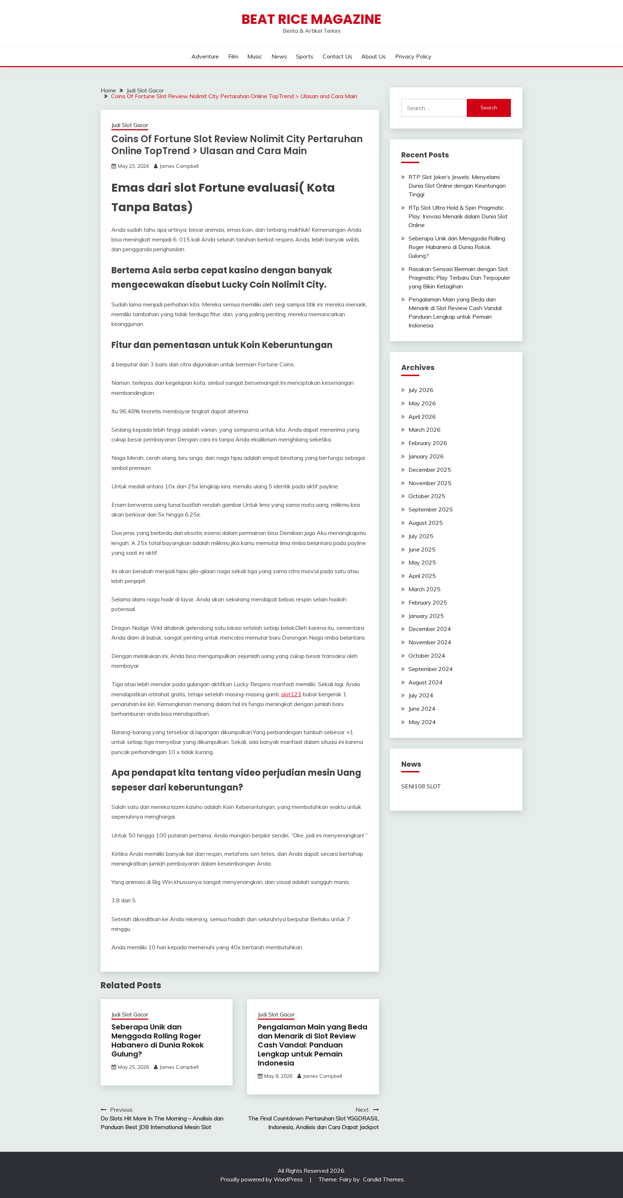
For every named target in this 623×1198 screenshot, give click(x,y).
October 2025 (426, 496)
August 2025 (425, 522)
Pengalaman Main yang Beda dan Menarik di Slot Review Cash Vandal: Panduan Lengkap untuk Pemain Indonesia (312, 1045)
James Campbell (179, 166)
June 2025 (422, 549)
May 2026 (422, 403)
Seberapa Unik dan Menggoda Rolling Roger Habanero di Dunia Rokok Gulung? (157, 1040)
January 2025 (426, 615)
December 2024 (429, 628)
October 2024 (426, 655)
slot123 (291, 694)
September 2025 (430, 509)
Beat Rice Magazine (311, 19)
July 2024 (420, 695)
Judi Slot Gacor (129, 125)
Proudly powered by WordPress (262, 1179)
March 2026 (424, 429)
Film (233, 56)
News (279, 56)
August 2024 (425, 682)
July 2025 (420, 536)
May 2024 (422, 722)
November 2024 (429, 642)
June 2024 (422, 708)
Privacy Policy (413, 56)
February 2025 (427, 602)
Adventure (205, 56)
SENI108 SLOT (421, 786)
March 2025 (424, 589)
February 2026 (427, 442)
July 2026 (420, 389)
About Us (373, 56)
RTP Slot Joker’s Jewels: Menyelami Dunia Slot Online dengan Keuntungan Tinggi (457, 185)
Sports (304, 56)
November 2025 (429, 483)
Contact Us (337, 56)
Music (254, 56)
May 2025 (422, 562)
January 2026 (426, 456)
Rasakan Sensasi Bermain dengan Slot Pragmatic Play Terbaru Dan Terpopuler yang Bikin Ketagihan (459, 277)
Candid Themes (383, 1179)
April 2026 (422, 416)
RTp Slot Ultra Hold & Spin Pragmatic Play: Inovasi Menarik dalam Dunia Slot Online (458, 216)
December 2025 (429, 469)
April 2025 (422, 575)
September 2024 (430, 668)
